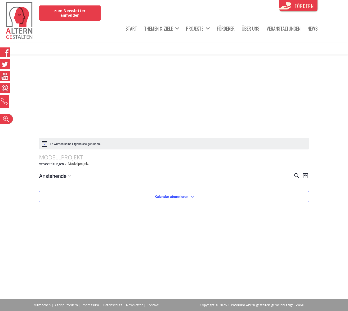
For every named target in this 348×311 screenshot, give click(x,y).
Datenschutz (112, 305)
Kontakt (153, 305)
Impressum (90, 305)
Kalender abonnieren (171, 196)
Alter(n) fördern (66, 305)
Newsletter (135, 305)
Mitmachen (42, 305)
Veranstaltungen (51, 164)
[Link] (19, 21)
